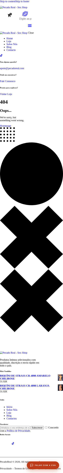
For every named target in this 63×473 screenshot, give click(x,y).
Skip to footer (22, 1)
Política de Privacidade (18, 430)
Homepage (5, 125)
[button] (30, 25)
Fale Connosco (7, 81)
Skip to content (7, 1)
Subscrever (37, 427)
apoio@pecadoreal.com (12, 68)
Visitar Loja (6, 94)
